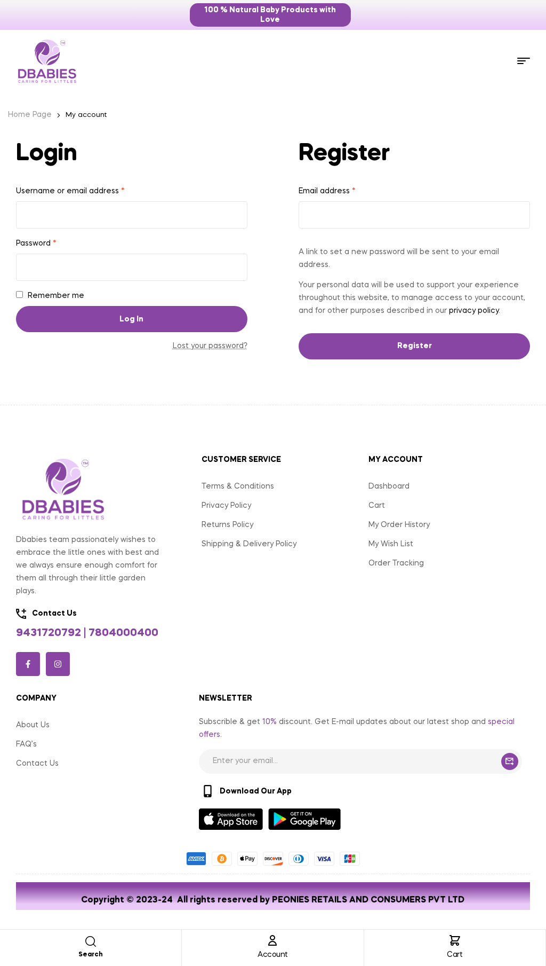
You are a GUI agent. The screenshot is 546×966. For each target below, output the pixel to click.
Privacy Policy (226, 505)
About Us (33, 725)
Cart (454, 955)
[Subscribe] (509, 761)
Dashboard (389, 486)
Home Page (30, 115)
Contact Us (37, 763)
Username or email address (70, 191)
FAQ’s (26, 744)
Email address (327, 191)
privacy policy (474, 311)
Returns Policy (227, 525)
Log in (131, 319)
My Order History (399, 525)
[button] (270, 15)
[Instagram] (58, 664)
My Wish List (390, 544)
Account (273, 955)
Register (414, 346)
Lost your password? (210, 346)
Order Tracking (396, 563)
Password (36, 243)
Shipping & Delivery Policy (249, 544)
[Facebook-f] (28, 664)
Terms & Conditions (238, 486)
